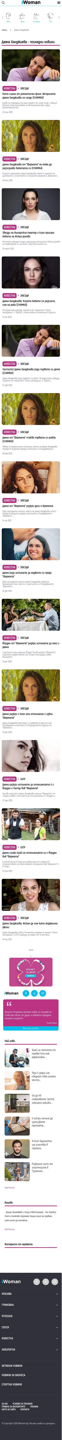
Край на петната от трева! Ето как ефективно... (44, 1053)
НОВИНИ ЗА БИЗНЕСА (13, 1375)
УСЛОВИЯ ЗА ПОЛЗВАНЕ (23, 1403)
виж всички (10, 1187)
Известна (9, 88)
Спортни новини (12, 1384)
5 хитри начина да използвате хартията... (42, 1122)
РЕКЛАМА (34, 1406)
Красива (7, 1294)
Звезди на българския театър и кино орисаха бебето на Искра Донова (28, 234)
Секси (5, 1327)
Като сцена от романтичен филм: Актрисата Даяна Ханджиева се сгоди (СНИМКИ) (29, 95)
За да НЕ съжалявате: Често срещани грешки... (43, 1099)
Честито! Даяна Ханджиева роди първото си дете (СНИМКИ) (31, 371)
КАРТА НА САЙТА (9, 1409)
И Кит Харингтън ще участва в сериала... (42, 1144)
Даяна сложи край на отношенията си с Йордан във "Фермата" (29, 854)
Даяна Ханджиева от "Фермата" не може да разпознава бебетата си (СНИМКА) (27, 166)
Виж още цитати (31, 1028)
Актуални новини (12, 1366)
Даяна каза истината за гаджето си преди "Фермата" (27, 574)
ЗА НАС (5, 1403)
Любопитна (8, 1349)
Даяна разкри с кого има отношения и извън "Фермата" (27, 715)
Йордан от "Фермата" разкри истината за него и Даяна (30, 645)
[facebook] (26, 993)
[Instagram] (43, 993)
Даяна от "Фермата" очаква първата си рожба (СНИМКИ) (29, 439)
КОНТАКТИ (24, 1409)
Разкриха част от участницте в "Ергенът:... (42, 1167)
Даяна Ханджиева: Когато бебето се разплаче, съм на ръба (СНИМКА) (28, 303)
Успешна (7, 1316)
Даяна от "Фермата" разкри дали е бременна (27, 506)
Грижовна (8, 1305)
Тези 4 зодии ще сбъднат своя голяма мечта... (44, 1076)
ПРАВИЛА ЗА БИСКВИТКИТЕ (13, 1406)
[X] (34, 993)
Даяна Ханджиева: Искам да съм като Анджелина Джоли (30, 925)
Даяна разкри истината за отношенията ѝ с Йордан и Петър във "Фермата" (28, 786)
